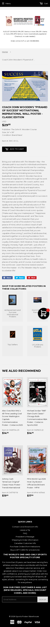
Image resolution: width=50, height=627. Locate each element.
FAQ (25, 533)
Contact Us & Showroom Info (25, 527)
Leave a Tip (25, 530)
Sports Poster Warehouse (27, 616)
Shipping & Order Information (25, 540)
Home (5, 52)
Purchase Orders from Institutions (25, 546)
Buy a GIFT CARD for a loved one (25, 550)
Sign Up (42, 599)
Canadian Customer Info (25, 543)
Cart (46, 3)
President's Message (25, 536)
